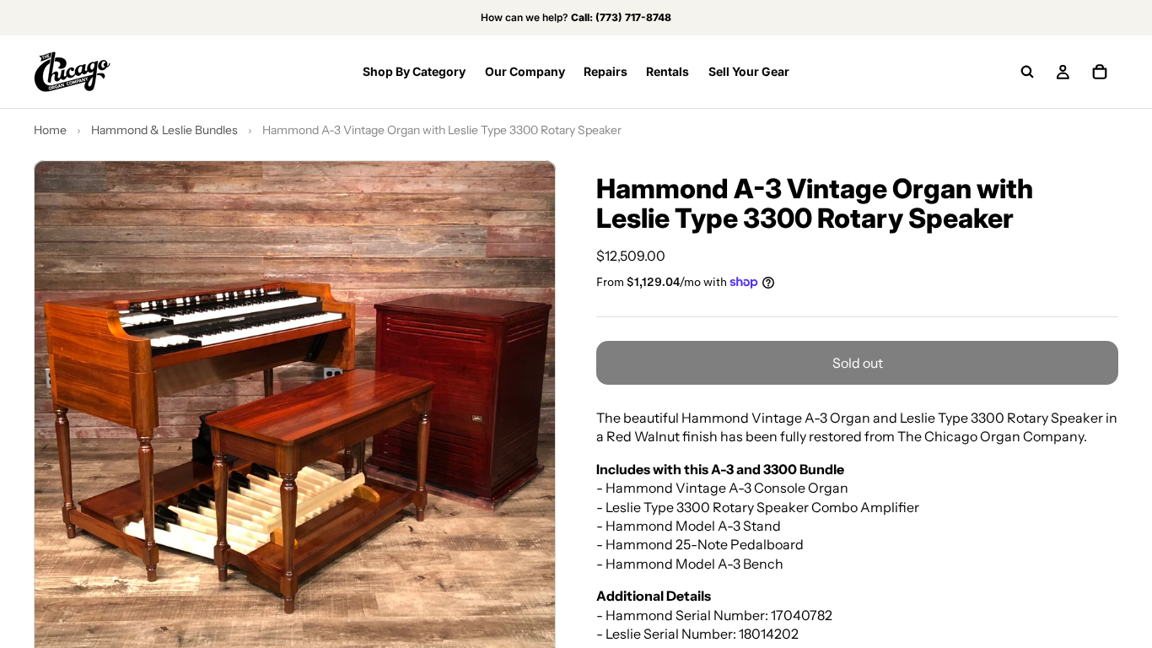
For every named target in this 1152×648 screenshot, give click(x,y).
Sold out (857, 362)
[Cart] (1099, 71)
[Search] (1027, 71)
